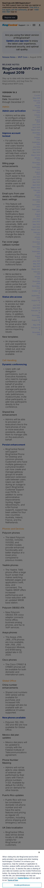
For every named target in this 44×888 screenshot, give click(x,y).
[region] (22, 869)
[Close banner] (39, 852)
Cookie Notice (23, 878)
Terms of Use (13, 880)
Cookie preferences (22, 885)
